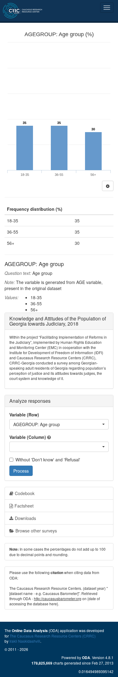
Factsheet (24, 506)
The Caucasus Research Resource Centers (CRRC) (53, 635)
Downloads (25, 518)
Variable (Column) (27, 437)
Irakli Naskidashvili (24, 641)
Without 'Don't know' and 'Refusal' (47, 459)
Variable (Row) (24, 415)
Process (21, 471)
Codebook (24, 493)
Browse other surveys (36, 531)
